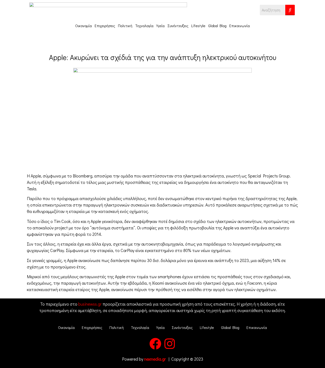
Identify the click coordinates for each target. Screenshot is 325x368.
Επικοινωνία (239, 25)
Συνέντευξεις (177, 25)
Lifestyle (198, 25)
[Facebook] (155, 344)
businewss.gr (90, 304)
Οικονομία (83, 25)
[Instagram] (170, 344)
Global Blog (217, 25)
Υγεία (160, 25)
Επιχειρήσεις (105, 25)
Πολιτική (125, 25)
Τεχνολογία (144, 25)
